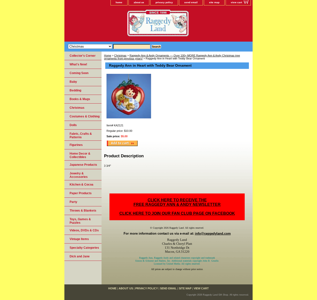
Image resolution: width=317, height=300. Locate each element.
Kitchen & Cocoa (81, 184)
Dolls (73, 125)
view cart (236, 2)
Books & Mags (80, 99)
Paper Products (81, 193)
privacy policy (164, 2)
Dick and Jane (80, 256)
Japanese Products (83, 164)
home (119, 2)
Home (107, 55)
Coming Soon (79, 73)
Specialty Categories (84, 247)
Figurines (76, 145)
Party (73, 202)
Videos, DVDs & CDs (84, 230)
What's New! (78, 64)
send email (191, 2)
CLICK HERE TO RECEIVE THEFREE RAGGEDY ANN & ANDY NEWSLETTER (177, 202)
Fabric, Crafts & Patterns (81, 135)
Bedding (75, 90)
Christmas (120, 55)
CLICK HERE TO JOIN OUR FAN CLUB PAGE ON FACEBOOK (177, 213)
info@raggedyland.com (213, 233)
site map (214, 2)
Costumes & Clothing (85, 116)
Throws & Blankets (83, 210)
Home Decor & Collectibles (80, 155)
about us (139, 2)
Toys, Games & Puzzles (80, 221)
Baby (73, 81)
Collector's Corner (83, 55)
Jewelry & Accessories (79, 175)
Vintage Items (79, 239)
